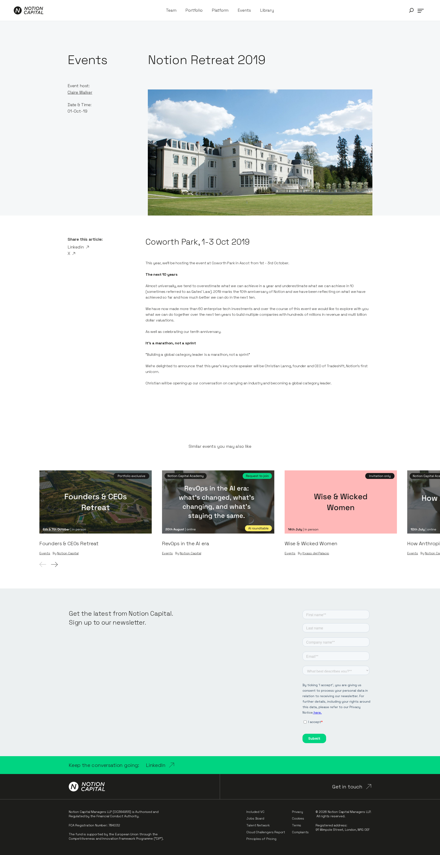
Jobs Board (255, 818)
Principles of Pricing (261, 839)
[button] (411, 10)
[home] (28, 10)
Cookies (298, 818)
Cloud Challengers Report (265, 832)
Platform (220, 10)
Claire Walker (80, 92)
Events (244, 10)
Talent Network (258, 825)
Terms (296, 825)
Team (171, 10)
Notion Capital (67, 553)
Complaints (300, 832)
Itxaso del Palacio (315, 553)
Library (267, 10)
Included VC (255, 812)
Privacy (297, 812)
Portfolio (193, 10)
